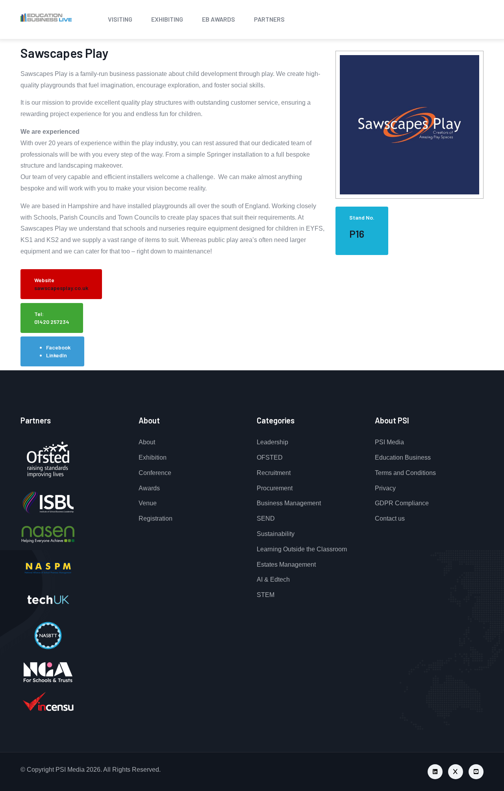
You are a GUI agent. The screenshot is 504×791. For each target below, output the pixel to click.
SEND (266, 518)
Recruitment (274, 472)
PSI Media (389, 442)
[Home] (24, 17)
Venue (148, 503)
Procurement (275, 488)
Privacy (385, 488)
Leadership (272, 442)
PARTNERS (269, 19)
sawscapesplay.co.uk (61, 288)
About (147, 442)
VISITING (120, 19)
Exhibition (153, 457)
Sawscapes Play (64, 52)
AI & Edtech (273, 579)
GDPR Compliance (402, 503)
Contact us (390, 518)
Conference (155, 472)
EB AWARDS (218, 19)
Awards (149, 488)
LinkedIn (56, 355)
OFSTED (270, 457)
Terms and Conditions (405, 472)
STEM (265, 594)
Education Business (403, 457)
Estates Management (286, 564)
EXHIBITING (167, 19)
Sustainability (276, 533)
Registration (155, 518)
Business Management (289, 503)
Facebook (58, 347)
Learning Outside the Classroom (302, 549)
